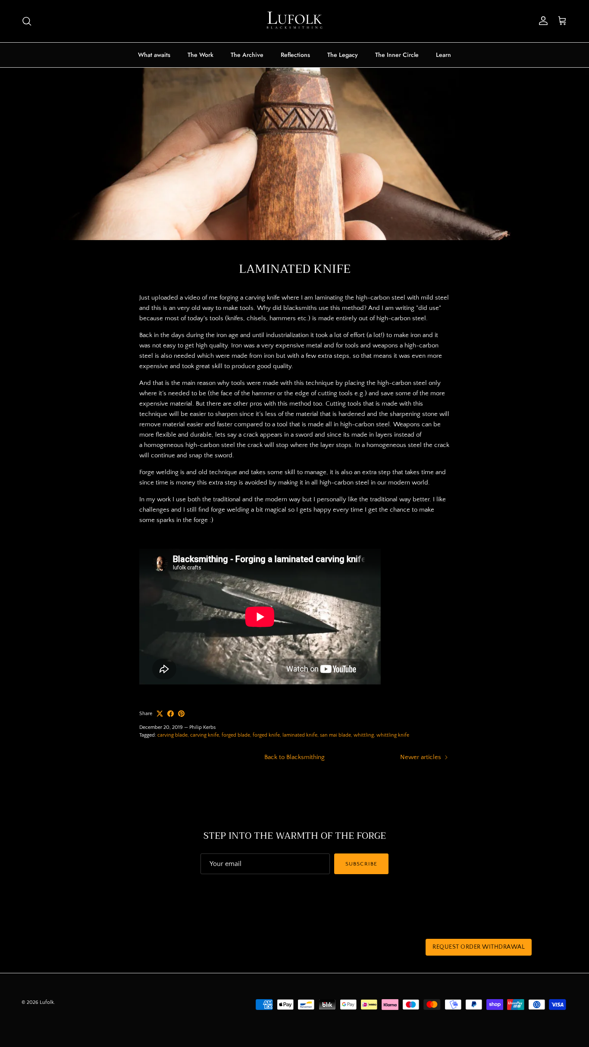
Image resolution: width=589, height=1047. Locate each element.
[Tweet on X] (160, 713)
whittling (364, 735)
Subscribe (361, 864)
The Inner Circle (397, 54)
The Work (200, 54)
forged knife (266, 735)
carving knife (204, 735)
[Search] (27, 21)
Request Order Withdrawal (478, 947)
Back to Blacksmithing (294, 757)
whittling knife (392, 735)
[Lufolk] (294, 21)
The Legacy (342, 54)
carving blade (172, 735)
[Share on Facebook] (170, 713)
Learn (443, 54)
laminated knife (299, 735)
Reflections (295, 54)
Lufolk (47, 1002)
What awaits (154, 54)
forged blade (236, 735)
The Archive (247, 54)
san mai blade (335, 735)
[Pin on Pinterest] (181, 713)
